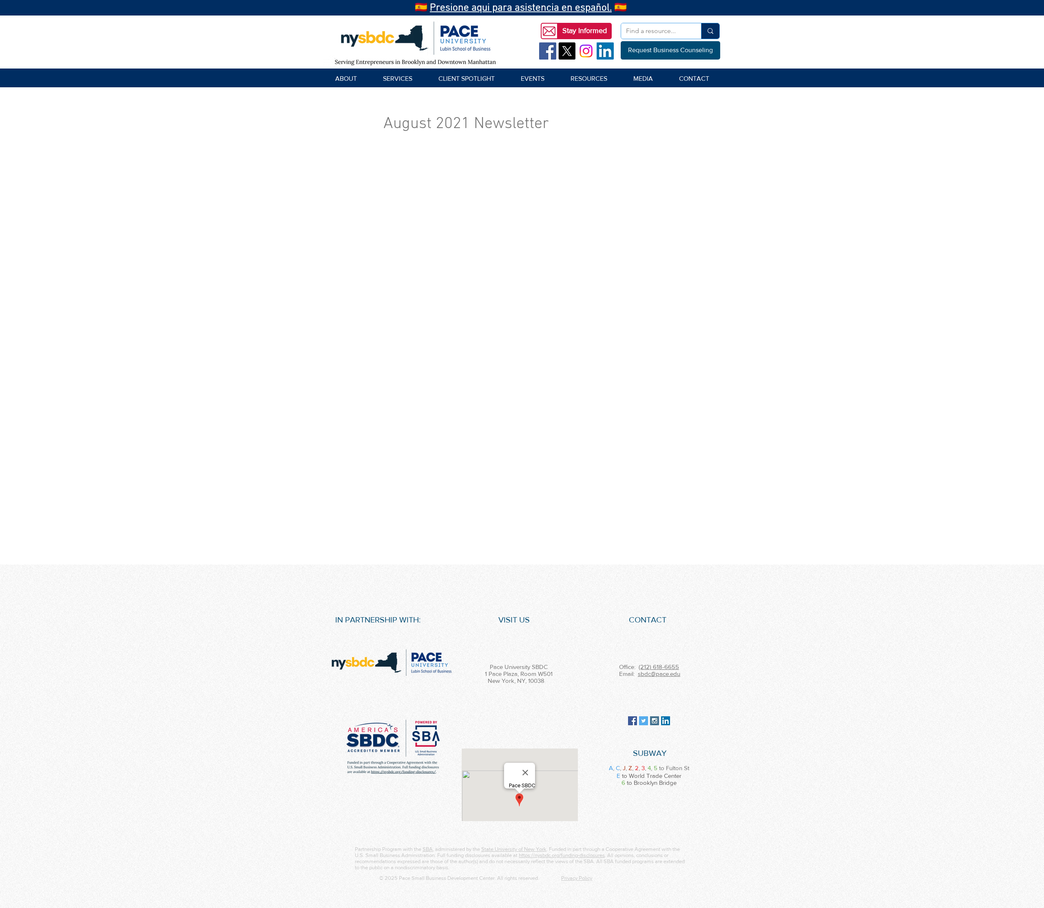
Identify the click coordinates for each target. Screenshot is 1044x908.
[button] (584, 31)
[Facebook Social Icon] (547, 51)
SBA (427, 849)
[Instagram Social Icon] (654, 720)
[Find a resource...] (710, 31)
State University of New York (513, 849)
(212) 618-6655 (659, 666)
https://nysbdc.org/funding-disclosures (562, 855)
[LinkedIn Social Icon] (605, 51)
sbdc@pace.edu (659, 673)
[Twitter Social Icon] (643, 720)
